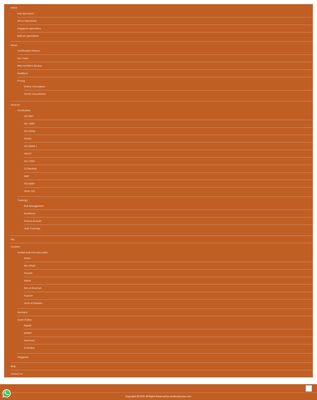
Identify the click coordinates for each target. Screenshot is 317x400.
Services (15, 104)
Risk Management (34, 205)
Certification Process (28, 50)
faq (12, 239)
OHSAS (28, 138)
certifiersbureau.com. (180, 396)
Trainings (22, 200)
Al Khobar (29, 347)
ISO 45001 (29, 183)
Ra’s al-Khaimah (33, 288)
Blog (13, 366)
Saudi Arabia (24, 319)
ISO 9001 (29, 116)
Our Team (22, 58)
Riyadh (28, 325)
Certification (24, 110)
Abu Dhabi (30, 265)
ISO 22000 (29, 131)
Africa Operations (27, 20)
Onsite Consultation (35, 93)
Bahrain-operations (28, 35)
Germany (22, 312)
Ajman (27, 280)
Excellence (29, 213)
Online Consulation (34, 86)
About (14, 45)
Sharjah (28, 273)
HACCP (27, 153)
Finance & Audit (32, 220)
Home (14, 7)
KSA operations (25, 13)
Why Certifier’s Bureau (29, 65)
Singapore (23, 357)
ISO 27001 (29, 161)
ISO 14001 (29, 123)
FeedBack (22, 73)
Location (15, 246)
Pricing (21, 80)
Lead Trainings (32, 228)
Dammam (29, 340)
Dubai (27, 258)
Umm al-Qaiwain (33, 303)
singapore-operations (29, 28)
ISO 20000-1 (30, 146)
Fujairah (28, 295)
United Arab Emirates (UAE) (32, 252)
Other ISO (29, 191)
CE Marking (30, 168)
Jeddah (28, 332)
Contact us (16, 373)
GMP (26, 176)
